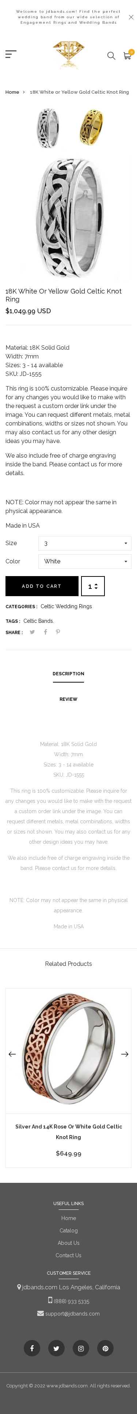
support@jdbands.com (72, 1314)
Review (68, 699)
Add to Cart (42, 586)
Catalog (69, 1231)
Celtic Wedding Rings (66, 606)
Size (11, 543)
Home (12, 92)
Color (12, 561)
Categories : (21, 606)
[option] (48, 130)
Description (68, 673)
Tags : (12, 621)
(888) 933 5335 (70, 1301)
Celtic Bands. (38, 621)
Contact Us (68, 1255)
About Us (69, 1243)
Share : (14, 632)
